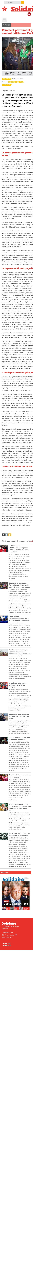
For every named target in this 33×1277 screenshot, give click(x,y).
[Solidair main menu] (4, 19)
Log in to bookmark (3, 534)
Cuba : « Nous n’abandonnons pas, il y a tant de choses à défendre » (19, 618)
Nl (29, 14)
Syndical (7, 85)
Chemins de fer (16, 82)
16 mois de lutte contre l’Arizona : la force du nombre (18, 685)
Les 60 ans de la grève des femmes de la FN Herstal (19, 834)
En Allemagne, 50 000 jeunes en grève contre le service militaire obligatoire (19, 549)
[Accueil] (10, 924)
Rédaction (6, 943)
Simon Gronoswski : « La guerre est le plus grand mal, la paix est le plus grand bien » (20, 807)
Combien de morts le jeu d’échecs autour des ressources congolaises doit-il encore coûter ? (20, 653)
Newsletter (7, 946)
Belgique (7, 79)
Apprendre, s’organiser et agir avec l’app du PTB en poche (19, 716)
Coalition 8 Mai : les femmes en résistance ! (20, 776)
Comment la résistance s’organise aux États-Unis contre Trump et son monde (19, 585)
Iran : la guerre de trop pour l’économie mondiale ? (19, 739)
